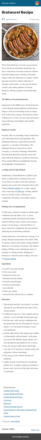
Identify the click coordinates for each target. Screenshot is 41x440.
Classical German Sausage (13, 406)
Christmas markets (14, 188)
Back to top (35, 430)
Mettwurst (7, 403)
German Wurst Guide (11, 390)
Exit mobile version (20, 437)
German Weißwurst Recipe (13, 394)
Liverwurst (7, 400)
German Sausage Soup (12, 416)
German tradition (10, 258)
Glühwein (20, 191)
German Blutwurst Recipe (13, 397)
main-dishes (15, 421)
